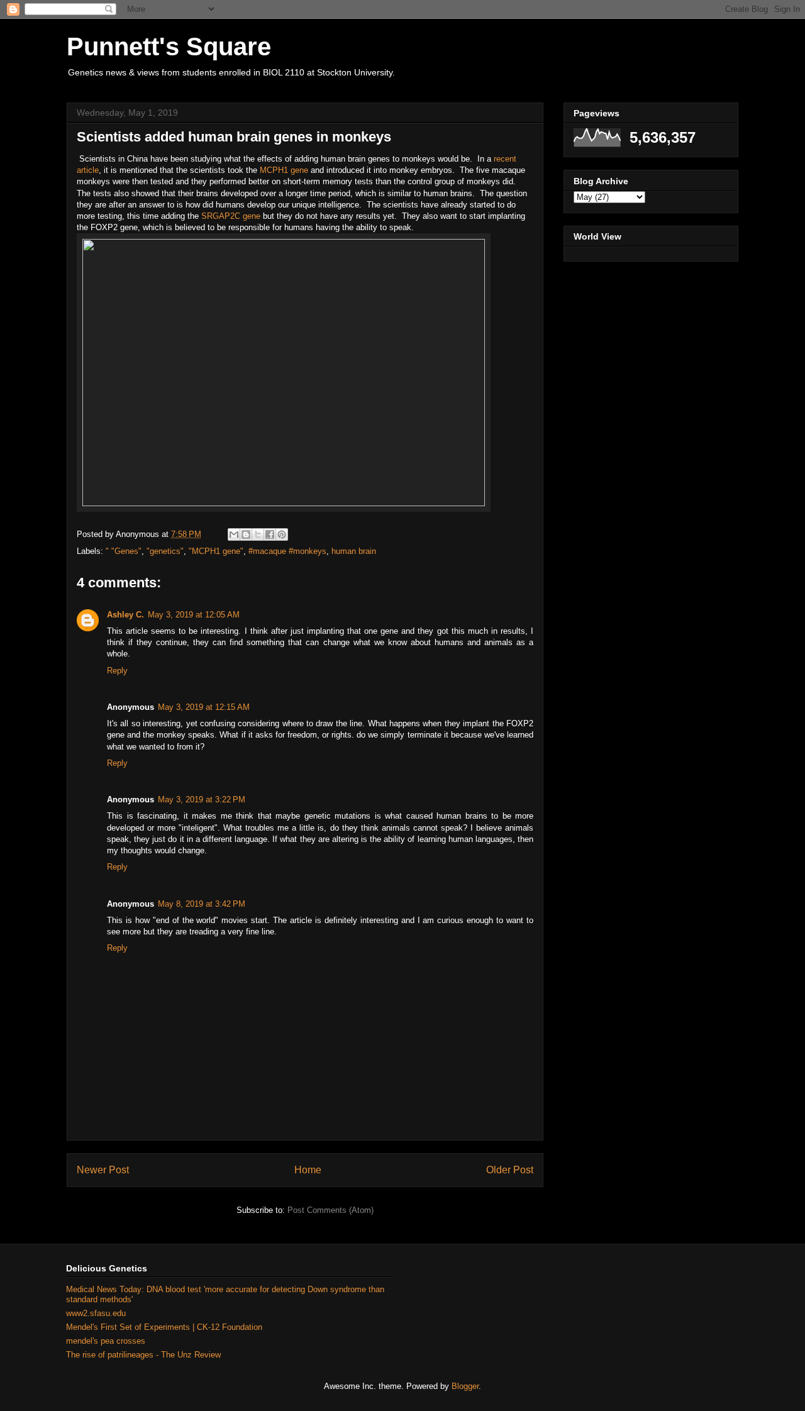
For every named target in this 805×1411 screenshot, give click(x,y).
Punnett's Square (169, 46)
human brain (353, 551)
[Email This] (234, 534)
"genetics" (165, 551)
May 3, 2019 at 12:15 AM (204, 707)
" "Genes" (124, 551)
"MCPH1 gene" (216, 551)
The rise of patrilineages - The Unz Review (143, 1354)
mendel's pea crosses (105, 1341)
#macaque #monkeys (287, 551)
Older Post (509, 1170)
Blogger (465, 1386)
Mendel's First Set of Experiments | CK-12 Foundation (164, 1327)
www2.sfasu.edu (96, 1313)
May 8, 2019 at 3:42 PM (201, 904)
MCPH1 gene (284, 170)
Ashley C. (125, 614)
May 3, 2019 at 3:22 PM (201, 799)
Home (307, 1170)
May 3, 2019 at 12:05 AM (194, 614)
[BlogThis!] (246, 534)
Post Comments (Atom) (330, 1210)
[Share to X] (258, 534)
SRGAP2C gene (230, 216)
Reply (117, 670)
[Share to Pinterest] (281, 534)
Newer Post (103, 1170)
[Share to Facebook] (270, 534)
